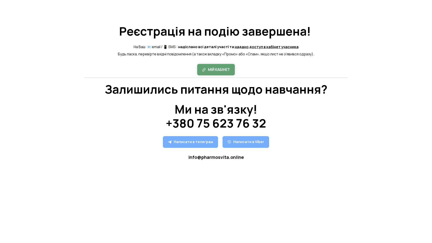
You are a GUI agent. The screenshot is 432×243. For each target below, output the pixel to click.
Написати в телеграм (193, 141)
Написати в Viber (248, 141)
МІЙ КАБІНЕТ (219, 69)
